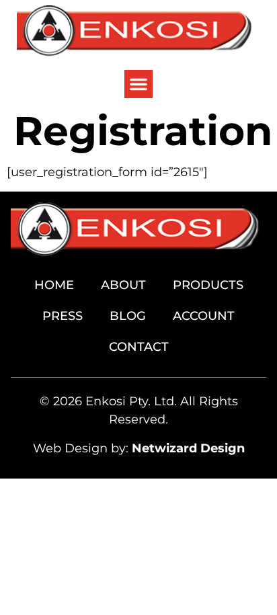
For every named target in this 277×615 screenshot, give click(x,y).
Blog (128, 316)
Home (54, 285)
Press (62, 316)
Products (208, 285)
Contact (139, 346)
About (123, 285)
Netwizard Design (188, 448)
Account (204, 316)
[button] (138, 84)
